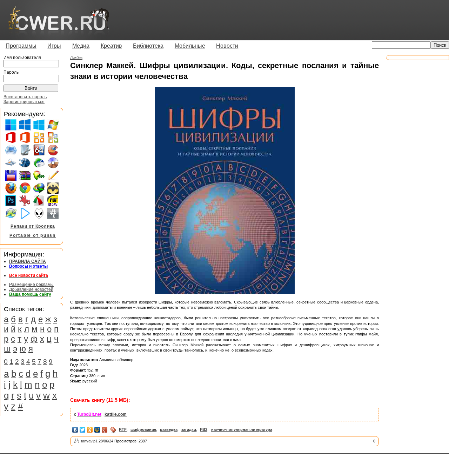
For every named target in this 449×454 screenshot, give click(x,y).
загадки (188, 429)
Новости (227, 46)
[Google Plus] (104, 429)
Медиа (80, 46)
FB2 (203, 429)
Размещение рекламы (31, 284)
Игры (54, 46)
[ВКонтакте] (75, 429)
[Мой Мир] (97, 429)
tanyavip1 (89, 441)
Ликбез (76, 57)
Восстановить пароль (25, 96)
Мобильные (190, 46)
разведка (168, 429)
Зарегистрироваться (24, 101)
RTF (123, 429)
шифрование (143, 429)
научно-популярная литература (241, 429)
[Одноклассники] (90, 429)
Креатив (111, 46)
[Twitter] (82, 429)
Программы (21, 46)
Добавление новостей (31, 289)
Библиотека (148, 46)
